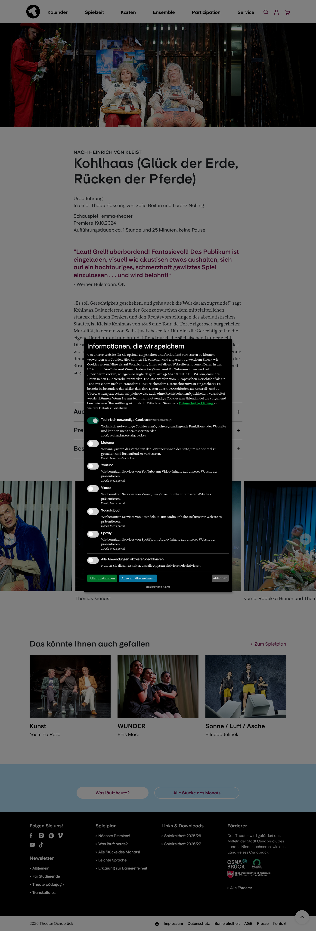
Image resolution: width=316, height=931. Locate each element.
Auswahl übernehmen (138, 578)
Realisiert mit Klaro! (158, 586)
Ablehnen (220, 578)
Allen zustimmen (102, 578)
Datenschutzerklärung (196, 403)
